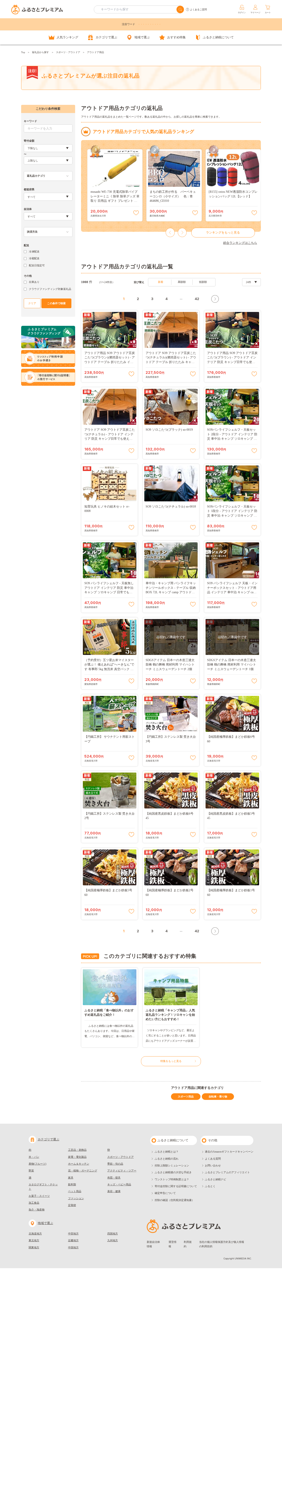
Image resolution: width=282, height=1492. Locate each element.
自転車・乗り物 (218, 1096)
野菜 (31, 1170)
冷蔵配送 (34, 258)
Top (23, 52)
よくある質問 (213, 1158)
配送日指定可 (37, 265)
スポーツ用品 (186, 1096)
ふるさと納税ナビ (215, 1179)
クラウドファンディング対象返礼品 (50, 289)
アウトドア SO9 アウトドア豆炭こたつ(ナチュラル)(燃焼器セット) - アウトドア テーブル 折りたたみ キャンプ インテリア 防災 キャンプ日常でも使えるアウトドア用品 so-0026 (171, 362)
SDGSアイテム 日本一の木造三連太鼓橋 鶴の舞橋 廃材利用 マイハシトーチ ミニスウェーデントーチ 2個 (170, 664)
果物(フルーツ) (37, 1163)
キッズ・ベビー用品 (119, 1184)
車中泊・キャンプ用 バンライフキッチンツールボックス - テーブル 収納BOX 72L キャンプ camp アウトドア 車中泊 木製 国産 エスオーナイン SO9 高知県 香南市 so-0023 (171, 592)
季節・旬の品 (115, 1163)
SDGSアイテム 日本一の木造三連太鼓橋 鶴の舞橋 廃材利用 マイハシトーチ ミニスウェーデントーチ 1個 (231, 664)
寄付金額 (29, 140)
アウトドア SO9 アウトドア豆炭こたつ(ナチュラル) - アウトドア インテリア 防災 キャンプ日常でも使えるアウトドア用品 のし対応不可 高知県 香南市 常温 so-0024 (109, 438)
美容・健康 (114, 1191)
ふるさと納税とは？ (166, 1151)
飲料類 (72, 1184)
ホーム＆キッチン (78, 1163)
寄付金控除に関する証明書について (176, 1186)
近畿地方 (73, 1240)
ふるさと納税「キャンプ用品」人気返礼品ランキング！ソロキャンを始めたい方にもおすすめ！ (170, 1015)
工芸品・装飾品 (77, 1149)
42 (197, 299)
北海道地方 (35, 1233)
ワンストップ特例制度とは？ (172, 1179)
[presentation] (170, 232)
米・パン (34, 1156)
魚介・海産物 (37, 1209)
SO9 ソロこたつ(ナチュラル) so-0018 (171, 506)
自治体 (28, 209)
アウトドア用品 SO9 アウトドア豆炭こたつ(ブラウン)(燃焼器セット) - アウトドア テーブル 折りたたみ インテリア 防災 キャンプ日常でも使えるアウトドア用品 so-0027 (109, 362)
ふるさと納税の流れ (166, 1158)
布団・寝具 (114, 1177)
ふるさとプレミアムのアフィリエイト (227, 1172)
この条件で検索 (56, 303)
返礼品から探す (40, 52)
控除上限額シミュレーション (172, 1165)
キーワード (30, 121)
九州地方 (112, 1240)
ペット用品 (74, 1191)
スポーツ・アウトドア (68, 52)
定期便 (72, 1205)
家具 (70, 1177)
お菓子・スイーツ (39, 1195)
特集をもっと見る (171, 1061)
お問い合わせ (213, 1165)
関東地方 (34, 1247)
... (181, 298)
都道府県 (29, 189)
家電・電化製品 (77, 1156)
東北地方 (34, 1240)
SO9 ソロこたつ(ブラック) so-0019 (169, 429)
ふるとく (210, 1186)
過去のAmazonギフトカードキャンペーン (229, 1151)
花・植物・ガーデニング (82, 1170)
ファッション (76, 1198)
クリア (32, 303)
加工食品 (34, 1202)
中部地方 (73, 1233)
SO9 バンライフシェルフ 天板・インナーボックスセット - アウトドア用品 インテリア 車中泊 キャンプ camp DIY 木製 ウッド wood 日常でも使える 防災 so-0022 (232, 592)
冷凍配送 (34, 251)
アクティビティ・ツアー (121, 1170)
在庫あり (34, 282)
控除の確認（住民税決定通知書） (174, 1200)
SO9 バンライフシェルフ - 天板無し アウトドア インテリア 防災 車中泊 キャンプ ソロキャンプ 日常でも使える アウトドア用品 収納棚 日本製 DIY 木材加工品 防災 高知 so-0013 (109, 592)
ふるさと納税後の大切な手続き (173, 1172)
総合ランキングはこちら (240, 243)
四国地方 (112, 1233)
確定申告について (165, 1193)
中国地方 (73, 1247)
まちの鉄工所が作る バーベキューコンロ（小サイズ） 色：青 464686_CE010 (173, 196)
